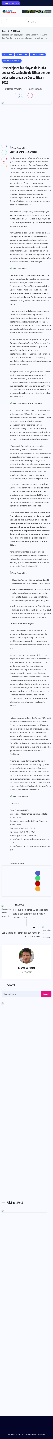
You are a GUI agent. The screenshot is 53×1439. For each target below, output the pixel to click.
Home (4, 31)
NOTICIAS (15, 31)
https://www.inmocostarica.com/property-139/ (30, 848)
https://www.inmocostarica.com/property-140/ (30, 841)
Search (46, 994)
